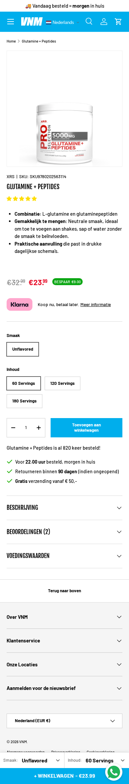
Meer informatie (95, 304)
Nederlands (62, 22)
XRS (11, 176)
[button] (22, 198)
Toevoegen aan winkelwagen (86, 427)
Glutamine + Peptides (39, 41)
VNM (23, 741)
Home (11, 41)
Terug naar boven (64, 590)
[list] (64, 109)
